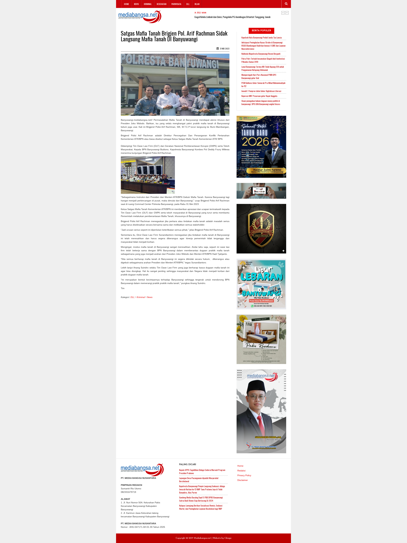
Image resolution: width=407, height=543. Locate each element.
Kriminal (148, 4)
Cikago (227, 538)
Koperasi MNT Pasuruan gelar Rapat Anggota (259, 96)
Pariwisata (176, 4)
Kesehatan (161, 4)
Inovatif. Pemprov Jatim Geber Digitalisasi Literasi (261, 91)
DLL (188, 4)
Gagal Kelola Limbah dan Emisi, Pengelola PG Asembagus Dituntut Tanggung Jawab (232, 17)
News (136, 4)
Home (126, 4)
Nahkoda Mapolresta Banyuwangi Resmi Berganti (260, 53)
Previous (283, 12)
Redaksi (241, 470)
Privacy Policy (244, 475)
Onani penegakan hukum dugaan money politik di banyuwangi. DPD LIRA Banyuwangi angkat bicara (260, 102)
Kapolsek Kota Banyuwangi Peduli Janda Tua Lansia (261, 37)
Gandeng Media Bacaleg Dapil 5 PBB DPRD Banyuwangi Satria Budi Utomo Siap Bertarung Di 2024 (201, 499)
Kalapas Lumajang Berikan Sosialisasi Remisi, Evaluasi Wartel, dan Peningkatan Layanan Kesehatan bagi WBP (200, 507)
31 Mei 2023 (224, 48)
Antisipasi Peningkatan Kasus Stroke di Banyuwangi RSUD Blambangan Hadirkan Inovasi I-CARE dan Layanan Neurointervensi (263, 45)
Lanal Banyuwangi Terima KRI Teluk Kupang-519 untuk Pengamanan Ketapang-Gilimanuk (262, 68)
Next (287, 12)
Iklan (197, 4)
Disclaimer (242, 480)
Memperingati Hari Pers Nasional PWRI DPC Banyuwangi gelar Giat (258, 76)
